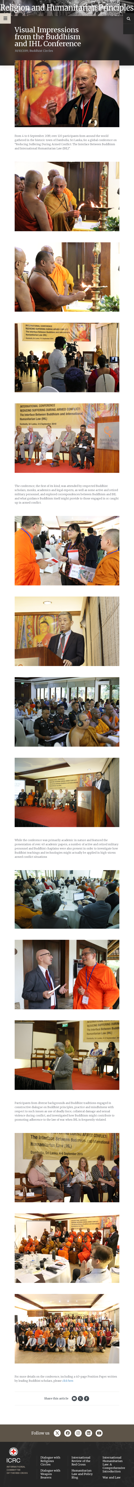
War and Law (112, 1477)
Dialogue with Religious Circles (50, 1461)
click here (67, 1380)
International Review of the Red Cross (81, 1461)
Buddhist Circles (41, 50)
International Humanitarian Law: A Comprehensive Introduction (114, 1464)
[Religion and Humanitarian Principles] (67, 8)
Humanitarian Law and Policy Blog (82, 1474)
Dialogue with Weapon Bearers (50, 1474)
